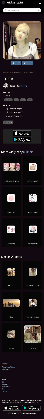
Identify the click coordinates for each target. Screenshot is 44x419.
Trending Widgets (8, 367)
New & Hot (6, 369)
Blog (3, 382)
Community (6, 387)
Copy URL (17, 63)
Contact (5, 384)
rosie (29, 100)
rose (16, 100)
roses (23, 100)
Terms (4, 391)
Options (8, 122)
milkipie (24, 86)
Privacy (4, 389)
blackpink (8, 100)
